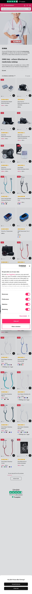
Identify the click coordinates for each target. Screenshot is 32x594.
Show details (23, 316)
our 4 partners (11, 274)
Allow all (16, 321)
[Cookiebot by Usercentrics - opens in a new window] (19, 266)
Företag (16, 588)
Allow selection (16, 326)
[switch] (27, 299)
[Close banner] (29, 266)
